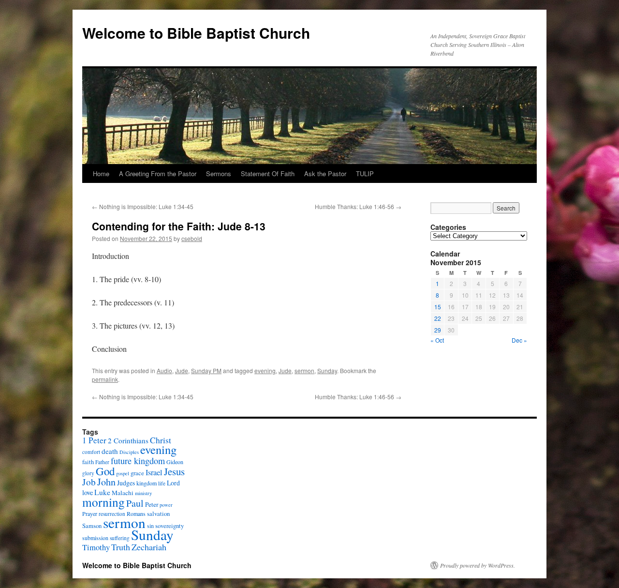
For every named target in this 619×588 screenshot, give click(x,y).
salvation (158, 514)
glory (88, 473)
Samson (92, 526)
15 (437, 306)
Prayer (89, 513)
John (106, 481)
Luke (102, 492)
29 (437, 330)
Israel (154, 472)
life (161, 483)
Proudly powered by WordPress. (477, 565)
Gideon (174, 462)
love (87, 492)
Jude (181, 370)
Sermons (218, 173)
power (166, 504)
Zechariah (149, 547)
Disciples (129, 452)
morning (103, 502)
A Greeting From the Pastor (157, 173)
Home (101, 173)
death (110, 451)
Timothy (96, 547)
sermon (304, 370)
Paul (135, 503)
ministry (143, 493)
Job (89, 482)
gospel (122, 473)
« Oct (437, 340)
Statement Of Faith (268, 173)
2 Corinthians (128, 440)
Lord (173, 482)
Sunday (327, 370)
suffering (120, 538)
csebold (191, 238)
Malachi (122, 492)
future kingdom (138, 461)
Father (102, 462)
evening (265, 370)
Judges (126, 482)
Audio (164, 370)
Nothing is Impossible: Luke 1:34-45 (142, 206)
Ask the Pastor (325, 173)
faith (88, 462)
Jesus (174, 471)
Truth (120, 547)
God (105, 471)
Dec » (519, 340)
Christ (160, 440)
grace (137, 473)
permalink (105, 379)
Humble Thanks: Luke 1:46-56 (358, 206)
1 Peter (94, 440)
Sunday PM (206, 370)
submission (95, 538)
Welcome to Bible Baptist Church (196, 32)
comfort (91, 451)
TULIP (365, 173)
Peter (151, 504)
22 (437, 318)
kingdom (146, 483)
